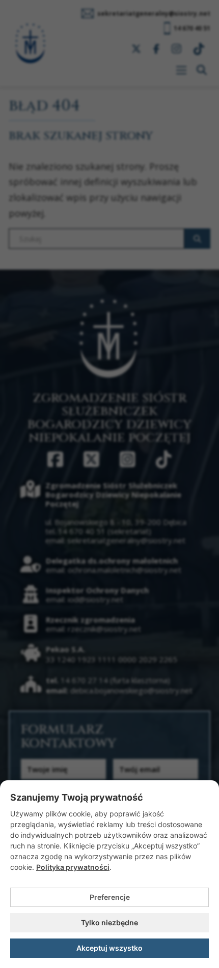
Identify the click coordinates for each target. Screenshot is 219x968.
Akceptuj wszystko (109, 948)
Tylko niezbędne (109, 922)
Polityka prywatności (73, 867)
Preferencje (110, 897)
